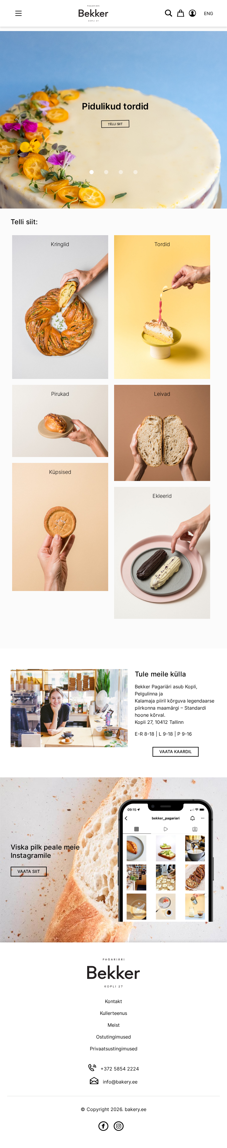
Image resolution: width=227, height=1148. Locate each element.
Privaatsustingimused (113, 1049)
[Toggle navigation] (18, 13)
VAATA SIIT (28, 871)
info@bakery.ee (119, 1082)
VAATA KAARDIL (175, 751)
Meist (114, 1025)
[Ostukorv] (180, 13)
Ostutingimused (113, 1037)
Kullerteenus (113, 1013)
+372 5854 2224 (119, 1069)
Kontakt (113, 1001)
